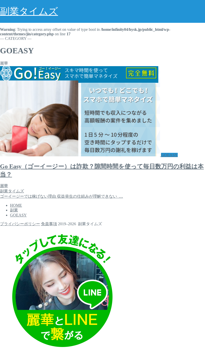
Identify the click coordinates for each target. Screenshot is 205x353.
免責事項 (49, 224)
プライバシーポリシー (20, 224)
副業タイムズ (29, 11)
